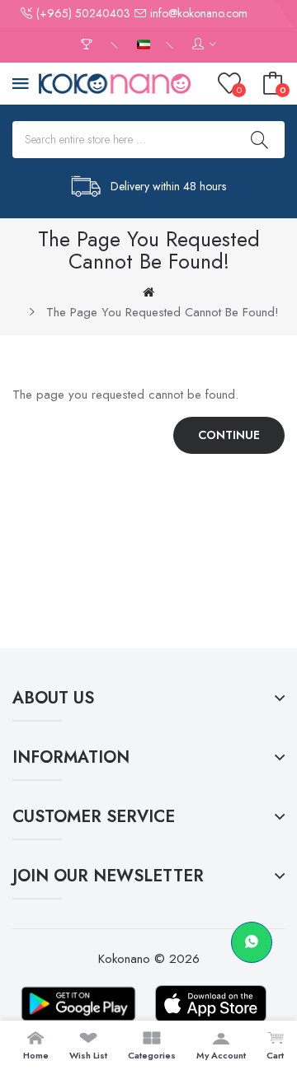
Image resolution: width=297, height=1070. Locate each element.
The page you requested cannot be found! (162, 312)
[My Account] (204, 45)
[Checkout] (89, 45)
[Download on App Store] (210, 1003)
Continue (229, 435)
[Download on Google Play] (78, 1003)
